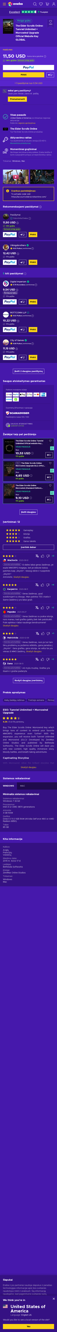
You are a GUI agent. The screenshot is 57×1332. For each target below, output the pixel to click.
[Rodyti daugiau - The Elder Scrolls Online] (5, 130)
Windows (7, 879)
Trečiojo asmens (36, 700)
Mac (5, 882)
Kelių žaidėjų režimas (14, 700)
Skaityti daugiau (28, 767)
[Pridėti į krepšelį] (50, 74)
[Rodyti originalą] (37, 556)
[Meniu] (4, 4)
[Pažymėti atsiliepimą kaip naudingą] (42, 556)
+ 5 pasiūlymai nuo (29, 83)
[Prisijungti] (54, 4)
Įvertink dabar (28, 547)
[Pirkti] (28, 67)
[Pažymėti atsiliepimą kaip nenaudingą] (48, 556)
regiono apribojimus (26, 123)
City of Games (17, 340)
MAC (22, 786)
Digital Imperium (18, 282)
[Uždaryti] (54, 1299)
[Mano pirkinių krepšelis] (47, 4)
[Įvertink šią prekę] (12, 718)
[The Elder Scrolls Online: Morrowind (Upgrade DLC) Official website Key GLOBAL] (28, 471)
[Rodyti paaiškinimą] (32, 248)
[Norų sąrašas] (41, 4)
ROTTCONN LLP (18, 313)
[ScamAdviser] (17, 413)
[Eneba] (15, 4)
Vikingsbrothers (18, 245)
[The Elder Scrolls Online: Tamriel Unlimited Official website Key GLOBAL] (28, 448)
